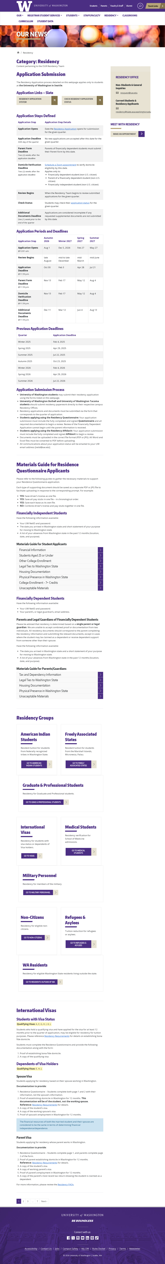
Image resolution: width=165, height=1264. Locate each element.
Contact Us (46, 1248)
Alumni (129, 6)
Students (93, 6)
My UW (85, 1248)
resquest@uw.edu (128, 92)
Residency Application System (30, 100)
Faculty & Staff (116, 6)
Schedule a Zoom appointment (60, 164)
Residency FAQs (66, 1184)
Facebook (68, 1238)
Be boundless (82, 1221)
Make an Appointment (124, 134)
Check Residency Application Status (78, 100)
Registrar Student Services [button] (43, 15)
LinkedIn (87, 1238)
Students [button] (71, 15)
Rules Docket (98, 1248)
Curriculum (26, 21)
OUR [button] (19, 15)
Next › (44, 1201)
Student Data (45, 21)
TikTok (97, 1238)
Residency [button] (110, 15)
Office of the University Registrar (18, 52)
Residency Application (65, 128)
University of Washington (24, 6)
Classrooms (129, 15)
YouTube (82, 1238)
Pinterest (92, 1238)
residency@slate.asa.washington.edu (133, 111)
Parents (104, 6)
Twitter (73, 1238)
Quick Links (153, 6)
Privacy (112, 1248)
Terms (122, 1248)
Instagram (78, 1238)
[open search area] (140, 6)
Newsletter (134, 1248)
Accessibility (31, 1248)
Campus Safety (70, 1248)
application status (80, 202)
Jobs (57, 1248)
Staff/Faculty (92, 15)
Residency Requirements (56, 1036)
